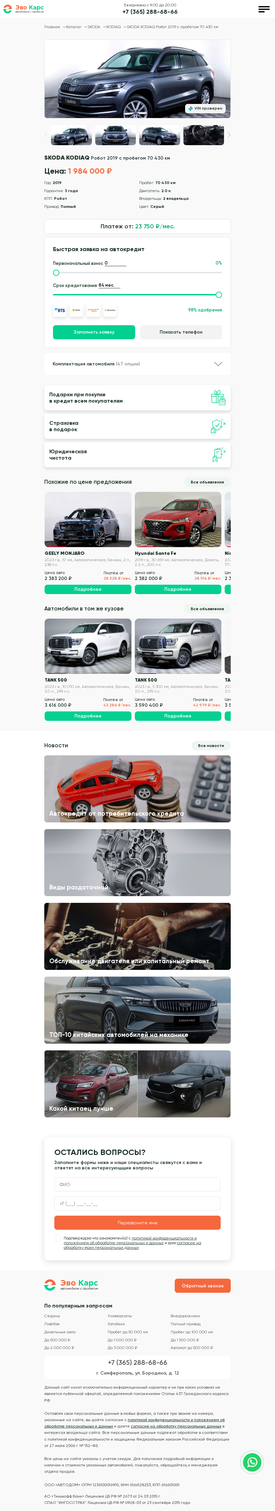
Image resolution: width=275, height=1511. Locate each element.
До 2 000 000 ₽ (59, 1348)
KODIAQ (114, 26)
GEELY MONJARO (65, 553)
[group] (137, 79)
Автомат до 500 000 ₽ (192, 1348)
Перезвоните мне (138, 1222)
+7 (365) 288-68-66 (150, 11)
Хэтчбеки (116, 1324)
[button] (229, 134)
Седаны (52, 1316)
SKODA (94, 26)
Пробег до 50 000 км (128, 1332)
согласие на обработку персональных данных (176, 1426)
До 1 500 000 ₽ (185, 1340)
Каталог (74, 26)
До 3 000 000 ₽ (122, 1348)
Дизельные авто (59, 1332)
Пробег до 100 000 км (192, 1332)
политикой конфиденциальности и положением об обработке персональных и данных (130, 1240)
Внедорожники (185, 1316)
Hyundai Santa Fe (155, 553)
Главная (52, 26)
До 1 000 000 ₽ (122, 1340)
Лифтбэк (52, 1324)
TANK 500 (56, 680)
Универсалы (120, 1316)
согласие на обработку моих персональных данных (132, 1245)
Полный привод (186, 1324)
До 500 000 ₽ (57, 1340)
